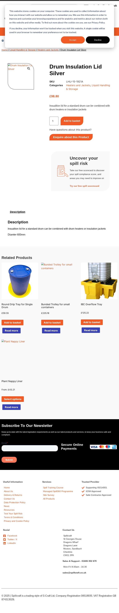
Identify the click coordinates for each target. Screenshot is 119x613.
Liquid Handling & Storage (23, 50)
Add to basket (72, 121)
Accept (72, 40)
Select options (12, 399)
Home (5, 50)
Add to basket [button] (12, 322)
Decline (97, 40)
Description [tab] (17, 211)
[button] (28, 68)
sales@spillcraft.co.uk (74, 572)
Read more (11, 330)
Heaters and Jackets (48, 50)
